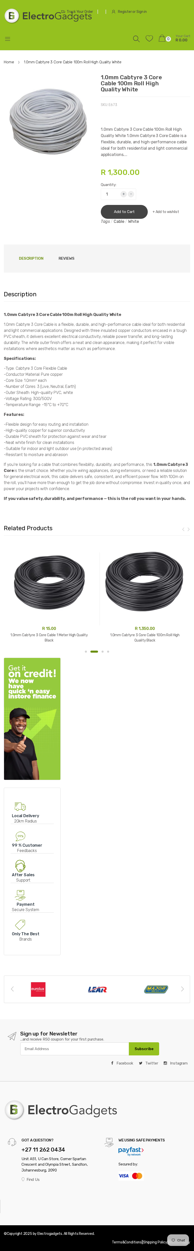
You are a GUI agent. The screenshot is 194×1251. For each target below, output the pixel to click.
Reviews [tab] (67, 258)
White (133, 221)
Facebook (124, 1063)
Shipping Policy (155, 1242)
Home (9, 62)
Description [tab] (31, 258)
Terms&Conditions (127, 1242)
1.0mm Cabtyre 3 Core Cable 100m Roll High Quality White (131, 83)
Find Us (33, 1179)
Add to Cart (124, 211)
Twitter (151, 1063)
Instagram (178, 1063)
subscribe (144, 1049)
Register (125, 12)
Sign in (141, 12)
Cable (119, 221)
